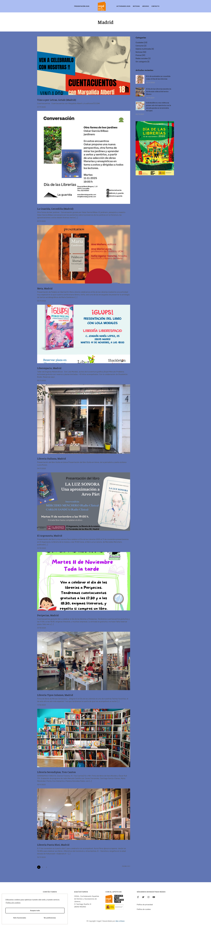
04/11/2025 (41, 468)
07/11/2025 (41, 107)
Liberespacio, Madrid (49, 368)
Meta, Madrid (45, 288)
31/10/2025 (41, 548)
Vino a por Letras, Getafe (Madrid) (56, 99)
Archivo (145, 6)
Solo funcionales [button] (19, 918)
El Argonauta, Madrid (49, 535)
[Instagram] (148, 897)
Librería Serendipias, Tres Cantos (56, 772)
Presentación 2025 (81, 6)
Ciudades (139, 42)
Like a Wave (120, 921)
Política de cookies (144, 909)
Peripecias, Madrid (48, 615)
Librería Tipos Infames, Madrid (55, 694)
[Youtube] (154, 897)
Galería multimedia (143, 49)
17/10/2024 (41, 705)
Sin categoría (141, 62)
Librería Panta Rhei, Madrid (53, 844)
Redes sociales (142, 58)
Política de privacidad (145, 905)
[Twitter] (143, 897)
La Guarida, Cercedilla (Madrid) (55, 208)
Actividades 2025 (123, 6)
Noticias (136, 6)
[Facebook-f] (138, 897)
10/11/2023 (41, 785)
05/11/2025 (41, 301)
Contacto (155, 6)
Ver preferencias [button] (50, 918)
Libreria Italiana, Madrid (51, 458)
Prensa (138, 55)
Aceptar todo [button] (35, 910)
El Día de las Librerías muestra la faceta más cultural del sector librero (158, 91)
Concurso (140, 46)
